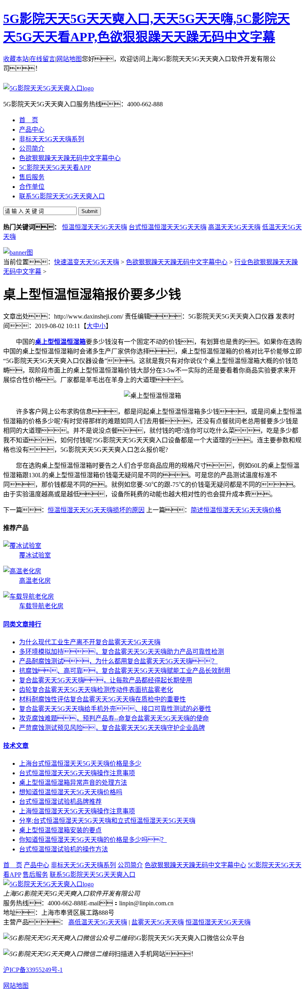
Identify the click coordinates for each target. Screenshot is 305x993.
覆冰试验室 (35, 555)
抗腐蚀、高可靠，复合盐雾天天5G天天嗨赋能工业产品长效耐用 (124, 670)
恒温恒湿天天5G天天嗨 (94, 227)
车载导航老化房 (41, 606)
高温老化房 (35, 580)
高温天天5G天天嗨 (234, 227)
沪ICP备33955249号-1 (33, 969)
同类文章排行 (22, 624)
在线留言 (42, 59)
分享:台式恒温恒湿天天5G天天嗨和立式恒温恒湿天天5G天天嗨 (107, 820)
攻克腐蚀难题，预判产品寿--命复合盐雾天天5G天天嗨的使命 (114, 718)
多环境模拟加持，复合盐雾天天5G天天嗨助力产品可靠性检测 (121, 651)
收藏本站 (16, 59)
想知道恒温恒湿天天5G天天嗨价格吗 (70, 792)
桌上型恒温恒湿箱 (60, 341)
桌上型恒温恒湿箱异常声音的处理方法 (73, 782)
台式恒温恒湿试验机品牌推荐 (60, 801)
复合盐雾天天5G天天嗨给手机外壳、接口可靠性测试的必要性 (115, 708)
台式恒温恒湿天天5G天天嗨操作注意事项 (77, 773)
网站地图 (69, 59)
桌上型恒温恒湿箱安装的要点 (60, 830)
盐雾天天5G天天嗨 (157, 922)
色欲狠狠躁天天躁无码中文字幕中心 (177, 262)
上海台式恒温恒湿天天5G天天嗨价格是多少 (80, 763)
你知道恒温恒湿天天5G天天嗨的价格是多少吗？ (93, 839)
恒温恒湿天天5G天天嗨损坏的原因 (96, 510)
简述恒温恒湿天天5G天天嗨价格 (236, 510)
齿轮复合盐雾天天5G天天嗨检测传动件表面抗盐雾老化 (96, 689)
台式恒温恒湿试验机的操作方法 (63, 849)
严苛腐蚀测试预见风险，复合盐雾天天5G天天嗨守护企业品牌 (112, 727)
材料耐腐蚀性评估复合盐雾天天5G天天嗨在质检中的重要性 (102, 699)
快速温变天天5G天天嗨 (86, 262)
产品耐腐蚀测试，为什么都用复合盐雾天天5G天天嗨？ (118, 661)
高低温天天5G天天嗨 (97, 922)
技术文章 (16, 745)
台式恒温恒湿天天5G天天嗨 (168, 227)
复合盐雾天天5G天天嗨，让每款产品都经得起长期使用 (105, 680)
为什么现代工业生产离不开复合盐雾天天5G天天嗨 (89, 642)
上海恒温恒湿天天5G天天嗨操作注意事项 (77, 811)
